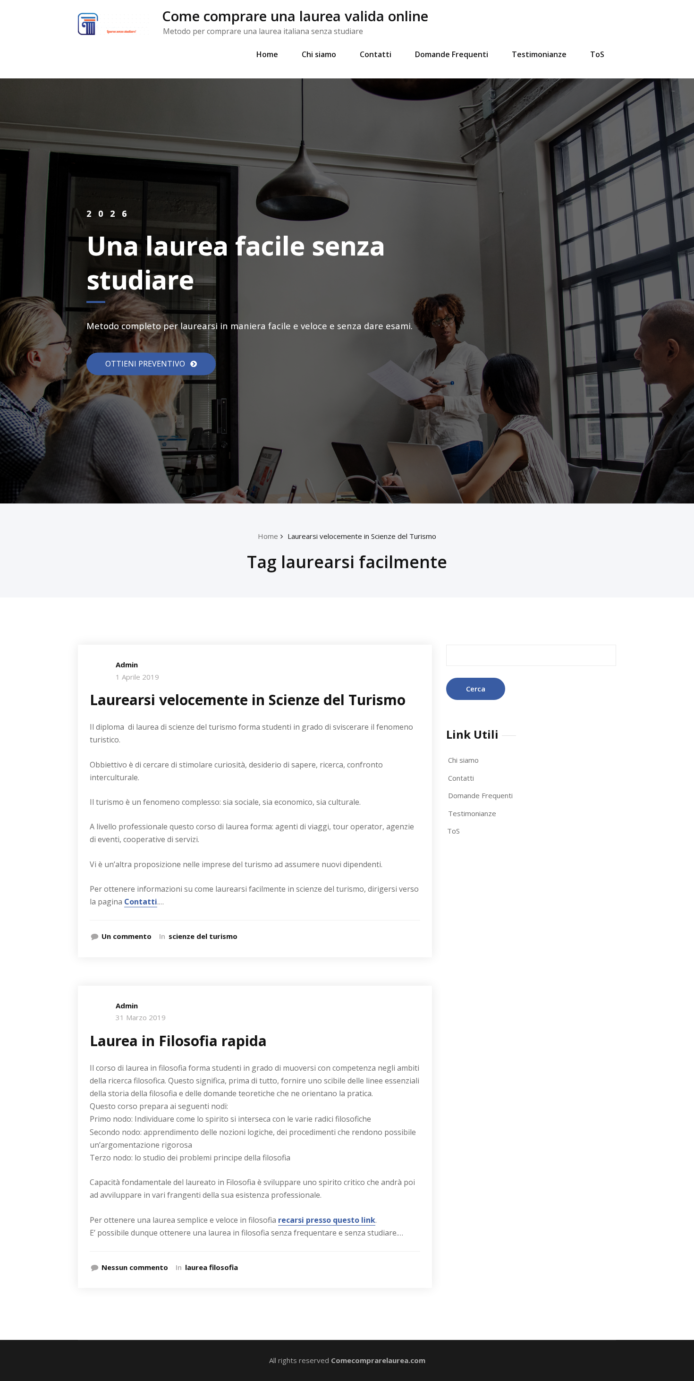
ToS (597, 54)
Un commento (127, 936)
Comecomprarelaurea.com (378, 1360)
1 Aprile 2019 (137, 677)
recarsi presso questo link (326, 1220)
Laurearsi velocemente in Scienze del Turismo (362, 536)
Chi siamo (319, 54)
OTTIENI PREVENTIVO (146, 363)
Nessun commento (135, 1267)
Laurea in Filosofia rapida (178, 1040)
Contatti (375, 54)
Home (267, 54)
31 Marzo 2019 (141, 1017)
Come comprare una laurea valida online (295, 16)
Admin (127, 664)
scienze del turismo (203, 936)
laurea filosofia (211, 1267)
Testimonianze (539, 54)
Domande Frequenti (451, 54)
